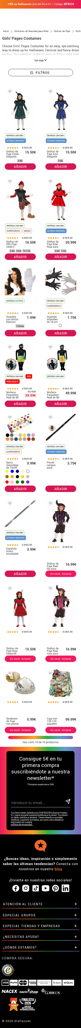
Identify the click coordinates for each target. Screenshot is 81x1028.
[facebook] (15, 888)
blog (58, 869)
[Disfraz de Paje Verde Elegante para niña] (9, 92)
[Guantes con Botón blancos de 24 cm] (9, 272)
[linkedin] (65, 888)
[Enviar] (67, 802)
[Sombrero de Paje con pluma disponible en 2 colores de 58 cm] (9, 674)
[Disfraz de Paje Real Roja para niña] (50, 182)
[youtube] (45, 888)
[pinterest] (55, 888)
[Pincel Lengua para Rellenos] (50, 418)
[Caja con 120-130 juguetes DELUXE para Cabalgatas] (50, 674)
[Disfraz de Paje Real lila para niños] (50, 504)
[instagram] (25, 888)
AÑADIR (20, 166)
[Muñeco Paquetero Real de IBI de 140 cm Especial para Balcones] (50, 348)
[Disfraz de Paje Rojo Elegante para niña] (9, 589)
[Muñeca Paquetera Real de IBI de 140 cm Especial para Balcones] (9, 348)
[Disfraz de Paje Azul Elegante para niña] (50, 92)
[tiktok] (35, 888)
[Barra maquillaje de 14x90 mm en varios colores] (9, 418)
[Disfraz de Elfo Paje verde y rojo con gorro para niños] (9, 182)
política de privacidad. (22, 824)
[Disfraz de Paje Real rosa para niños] (50, 589)
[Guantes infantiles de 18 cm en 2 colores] (50, 272)
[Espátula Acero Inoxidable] (9, 504)
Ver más (39, 60)
